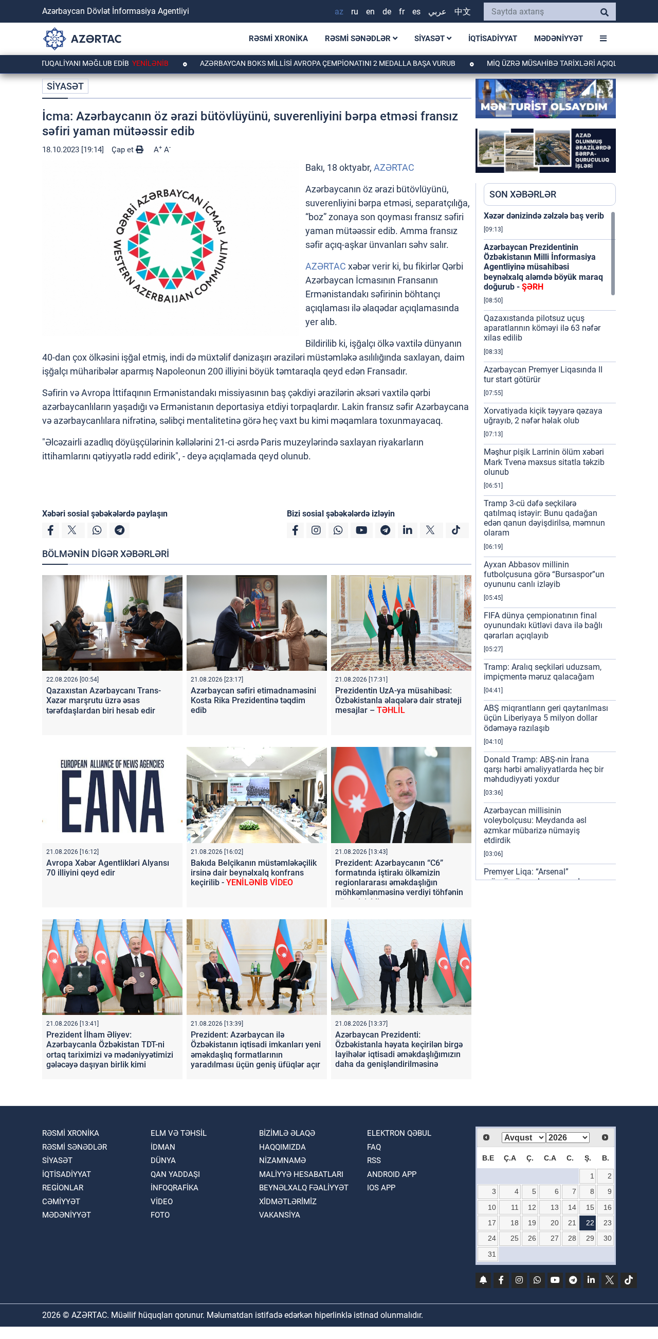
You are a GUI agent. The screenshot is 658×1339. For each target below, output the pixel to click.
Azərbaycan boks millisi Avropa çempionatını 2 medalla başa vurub (283, 63)
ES (416, 11)
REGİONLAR (62, 1187)
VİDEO (162, 1201)
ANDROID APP (391, 1174)
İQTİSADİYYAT (492, 38)
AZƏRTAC (394, 167)
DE (386, 11)
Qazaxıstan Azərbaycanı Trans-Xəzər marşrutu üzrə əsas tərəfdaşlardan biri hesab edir (103, 700)
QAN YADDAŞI (175, 1174)
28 (572, 1238)
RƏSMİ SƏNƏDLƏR (359, 38)
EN (370, 11)
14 (572, 1207)
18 (514, 1223)
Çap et (124, 149)
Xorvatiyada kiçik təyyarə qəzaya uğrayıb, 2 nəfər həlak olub (543, 415)
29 (590, 1238)
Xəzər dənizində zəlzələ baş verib (544, 216)
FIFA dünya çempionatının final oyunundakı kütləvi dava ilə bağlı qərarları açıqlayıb (543, 625)
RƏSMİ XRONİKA (278, 38)
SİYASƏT (430, 38)
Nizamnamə (282, 1160)
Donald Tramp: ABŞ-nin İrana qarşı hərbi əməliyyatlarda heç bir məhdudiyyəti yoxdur (544, 769)
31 (492, 1254)
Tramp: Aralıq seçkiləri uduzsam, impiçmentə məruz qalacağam (542, 672)
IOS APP (381, 1187)
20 (555, 1223)
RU (354, 11)
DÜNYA (163, 1160)
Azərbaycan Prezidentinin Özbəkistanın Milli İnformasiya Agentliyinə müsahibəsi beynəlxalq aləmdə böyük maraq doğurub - (543, 267)
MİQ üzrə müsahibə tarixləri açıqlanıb (516, 63)
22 (590, 1223)
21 (572, 1223)
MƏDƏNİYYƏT (558, 38)
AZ (339, 11)
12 (532, 1207)
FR (402, 11)
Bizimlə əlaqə (287, 1133)
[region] (550, 545)
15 (590, 1207)
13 (555, 1207)
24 (492, 1238)
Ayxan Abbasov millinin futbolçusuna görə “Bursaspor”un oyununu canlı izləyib (544, 574)
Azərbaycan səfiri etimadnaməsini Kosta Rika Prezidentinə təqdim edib (253, 700)
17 (492, 1223)
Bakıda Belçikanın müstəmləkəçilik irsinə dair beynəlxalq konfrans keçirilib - (254, 872)
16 (608, 1207)
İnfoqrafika (174, 1187)
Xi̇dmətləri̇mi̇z (288, 1201)
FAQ (374, 1147)
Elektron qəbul (399, 1133)
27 (555, 1238)
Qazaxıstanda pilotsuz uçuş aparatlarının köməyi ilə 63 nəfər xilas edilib (542, 328)
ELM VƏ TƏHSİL (179, 1133)
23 (608, 1223)
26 (532, 1238)
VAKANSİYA (279, 1215)
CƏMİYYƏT (61, 1201)
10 (492, 1207)
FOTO (160, 1215)
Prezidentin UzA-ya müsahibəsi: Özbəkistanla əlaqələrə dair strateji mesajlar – (398, 700)
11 (515, 1207)
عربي (437, 11)
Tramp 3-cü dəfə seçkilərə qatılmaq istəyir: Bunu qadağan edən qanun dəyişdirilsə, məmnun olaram (544, 518)
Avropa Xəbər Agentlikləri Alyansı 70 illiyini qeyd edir (107, 868)
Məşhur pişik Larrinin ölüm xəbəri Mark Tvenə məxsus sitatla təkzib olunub (544, 461)
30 (608, 1238)
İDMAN (163, 1147)
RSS (374, 1160)
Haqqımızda (282, 1147)
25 (514, 1238)
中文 (462, 11)
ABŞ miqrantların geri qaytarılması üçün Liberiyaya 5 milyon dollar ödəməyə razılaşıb (546, 718)
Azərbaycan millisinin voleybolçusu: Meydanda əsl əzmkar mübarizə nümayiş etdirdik (535, 825)
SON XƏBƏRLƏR (522, 194)
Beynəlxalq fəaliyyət (304, 1187)
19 (532, 1223)
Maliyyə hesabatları (301, 1174)
